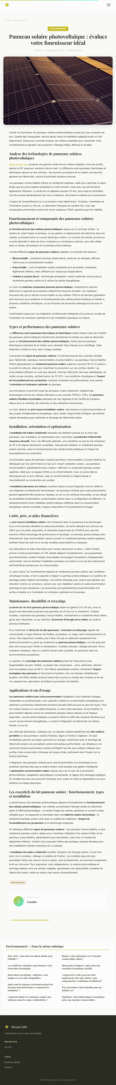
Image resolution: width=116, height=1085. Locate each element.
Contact (8, 1067)
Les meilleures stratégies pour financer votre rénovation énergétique (30, 967)
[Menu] (108, 5)
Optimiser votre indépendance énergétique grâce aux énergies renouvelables (83, 998)
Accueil (8, 20)
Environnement (20, 20)
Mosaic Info (19, 1027)
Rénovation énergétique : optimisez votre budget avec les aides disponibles (28, 976)
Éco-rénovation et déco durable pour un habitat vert (81, 989)
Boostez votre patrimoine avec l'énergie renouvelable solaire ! (81, 957)
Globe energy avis (18, 164)
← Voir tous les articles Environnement (29, 920)
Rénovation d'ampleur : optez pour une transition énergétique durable (81, 967)
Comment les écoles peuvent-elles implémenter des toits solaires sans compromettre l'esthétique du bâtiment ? (82, 977)
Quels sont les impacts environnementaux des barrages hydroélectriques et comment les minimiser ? (30, 987)
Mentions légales (12, 1062)
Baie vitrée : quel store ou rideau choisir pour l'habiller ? (30, 957)
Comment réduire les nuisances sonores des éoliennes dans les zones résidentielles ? (29, 998)
